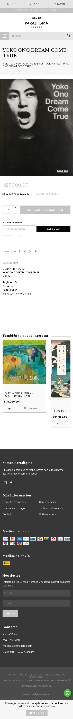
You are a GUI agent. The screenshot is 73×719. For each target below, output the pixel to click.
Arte (25, 63)
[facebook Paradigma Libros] (11, 483)
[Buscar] (69, 35)
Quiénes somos (47, 514)
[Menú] (4, 36)
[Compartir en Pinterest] (35, 251)
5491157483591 (11, 633)
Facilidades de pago (14, 508)
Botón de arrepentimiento (36, 686)
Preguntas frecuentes (14, 502)
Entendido (37, 713)
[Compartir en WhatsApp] (19, 251)
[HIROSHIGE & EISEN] (58, 423)
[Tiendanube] (36, 695)
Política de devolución (51, 508)
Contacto (8, 514)
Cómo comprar (47, 502)
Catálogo (16, 63)
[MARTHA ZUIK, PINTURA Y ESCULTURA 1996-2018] (10, 408)
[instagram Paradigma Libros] (5, 483)
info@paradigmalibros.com (17, 645)
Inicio (5, 63)
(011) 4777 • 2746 (12, 639)
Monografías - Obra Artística (45, 63)
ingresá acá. (63, 681)
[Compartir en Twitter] (30, 251)
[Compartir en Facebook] (25, 251)
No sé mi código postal (13, 235)
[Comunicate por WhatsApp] (67, 693)
